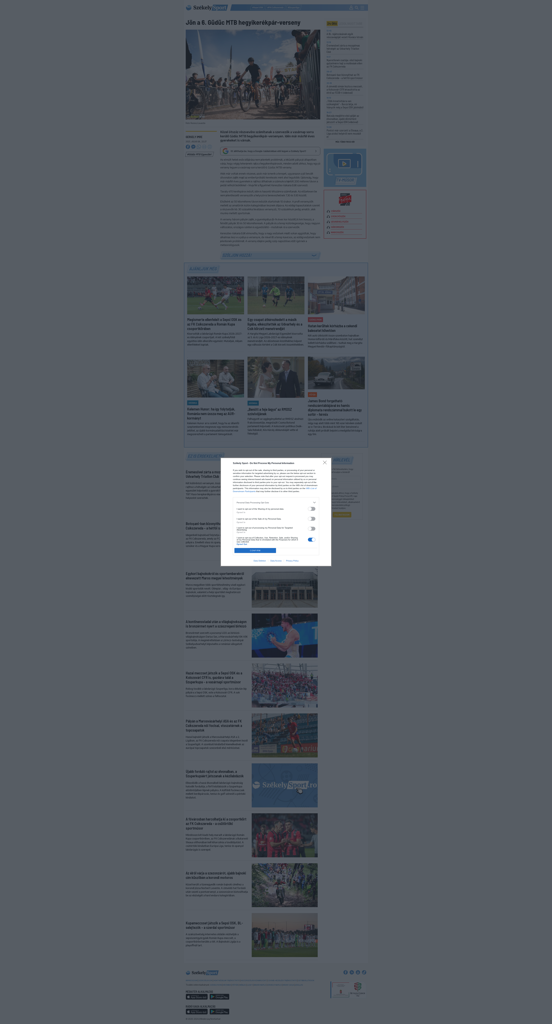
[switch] (311, 509)
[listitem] (276, 502)
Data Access (276, 561)
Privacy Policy (292, 561)
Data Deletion (260, 561)
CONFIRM (255, 550)
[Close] (325, 463)
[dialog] (276, 512)
